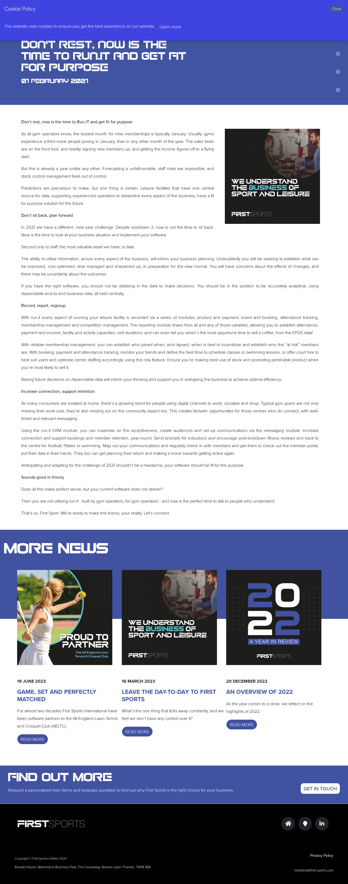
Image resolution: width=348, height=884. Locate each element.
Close (336, 8)
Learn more (170, 27)
